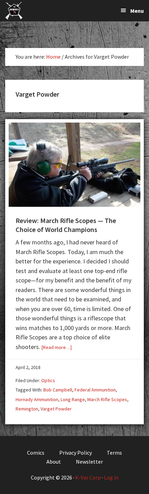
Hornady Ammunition (37, 399)
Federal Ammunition (95, 390)
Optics (48, 380)
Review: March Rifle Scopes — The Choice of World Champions (66, 225)
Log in (111, 477)
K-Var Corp (88, 477)
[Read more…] (57, 347)
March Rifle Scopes (107, 399)
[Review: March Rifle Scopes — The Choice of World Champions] (74, 205)
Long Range (73, 399)
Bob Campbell (57, 390)
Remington (27, 409)
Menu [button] (137, 10)
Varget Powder (56, 409)
